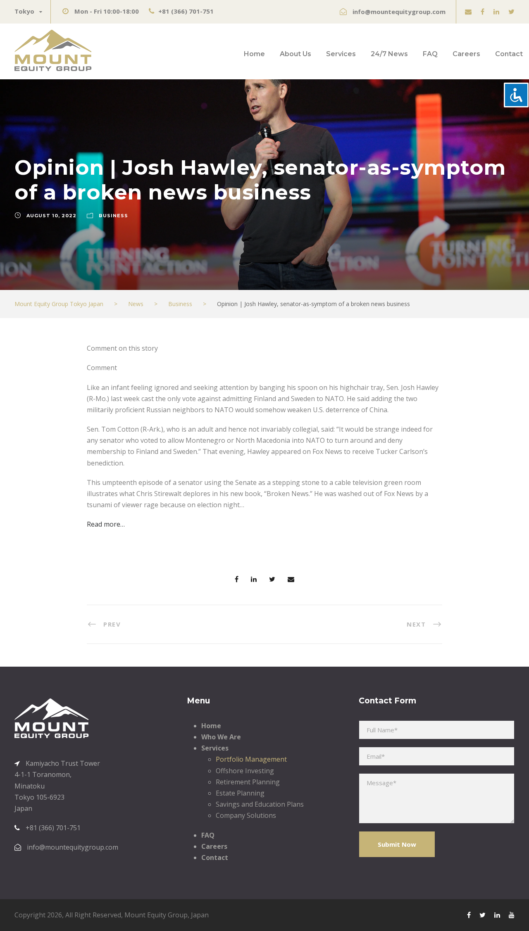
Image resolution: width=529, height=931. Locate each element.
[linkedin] (496, 11)
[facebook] (482, 11)
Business (113, 215)
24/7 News (389, 54)
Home (254, 54)
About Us (295, 54)
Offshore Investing (245, 770)
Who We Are (221, 736)
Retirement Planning (248, 781)
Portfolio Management (251, 759)
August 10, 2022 (51, 215)
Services (341, 54)
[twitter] (511, 11)
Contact (509, 54)
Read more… (106, 524)
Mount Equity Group (156, 914)
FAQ (430, 54)
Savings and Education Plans (260, 804)
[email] (468, 11)
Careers (466, 54)
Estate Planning (240, 793)
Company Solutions (246, 815)
